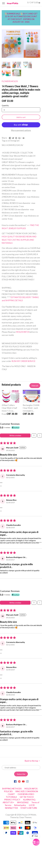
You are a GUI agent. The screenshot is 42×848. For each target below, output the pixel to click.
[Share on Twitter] (13, 137)
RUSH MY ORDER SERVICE (23, 361)
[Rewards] (36, 842)
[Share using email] (23, 137)
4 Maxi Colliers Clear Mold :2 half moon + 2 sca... (9, 408)
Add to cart (21, 117)
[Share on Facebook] (10, 137)
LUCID (32, 805)
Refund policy (20, 805)
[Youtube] (23, 781)
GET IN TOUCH (27, 797)
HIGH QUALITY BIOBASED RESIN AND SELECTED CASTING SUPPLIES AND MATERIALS (19, 239)
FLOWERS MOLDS (10, 81)
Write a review (15, 435)
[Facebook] (15, 781)
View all (35, 385)
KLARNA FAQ (29, 799)
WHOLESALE (23, 802)
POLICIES (8, 791)
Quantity (5, 105)
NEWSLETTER (11, 808)
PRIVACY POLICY (12, 799)
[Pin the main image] (16, 137)
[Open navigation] (3, 3)
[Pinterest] (19, 781)
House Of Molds (29, 814)
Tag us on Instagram (10, 140)
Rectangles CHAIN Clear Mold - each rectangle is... (31, 408)
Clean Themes (25, 817)
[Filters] (34, 435)
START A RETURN (29, 808)
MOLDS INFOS (22, 332)
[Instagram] (27, 781)
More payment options (21, 130)
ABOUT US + (8, 802)
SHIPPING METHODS (12, 788)
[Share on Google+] (19, 137)
